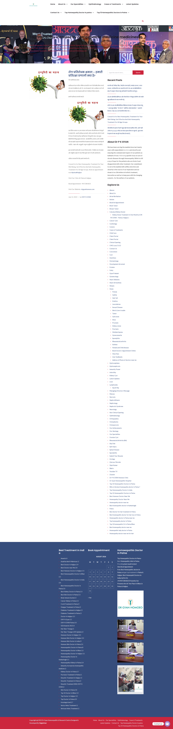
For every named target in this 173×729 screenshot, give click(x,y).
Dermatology (114, 261)
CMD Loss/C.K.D (115, 245)
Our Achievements (116, 428)
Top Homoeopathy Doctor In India (121, 490)
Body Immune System (68, 598)
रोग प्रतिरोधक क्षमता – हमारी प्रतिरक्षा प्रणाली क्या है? (85, 73)
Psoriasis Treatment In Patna (70, 675)
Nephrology (114, 403)
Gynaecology (114, 276)
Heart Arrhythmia (115, 283)
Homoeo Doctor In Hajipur (69, 635)
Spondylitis (116, 338)
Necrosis (112, 397)
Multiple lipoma (117, 332)
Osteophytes (114, 422)
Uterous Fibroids (115, 462)
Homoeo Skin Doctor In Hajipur (71, 638)
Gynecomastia (117, 335)
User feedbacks (117, 357)
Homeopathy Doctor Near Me (119, 499)
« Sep (89, 597)
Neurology (113, 409)
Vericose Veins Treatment (69, 708)
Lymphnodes (114, 385)
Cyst (111, 255)
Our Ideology (114, 431)
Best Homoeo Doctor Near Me (120, 496)
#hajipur (79, 172)
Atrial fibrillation (115, 196)
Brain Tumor (114, 206)
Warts (112, 468)
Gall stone (115, 316)
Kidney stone (116, 326)
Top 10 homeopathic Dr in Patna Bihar (122, 524)
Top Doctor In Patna (67, 699)
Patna (112, 509)
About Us (62, 4)
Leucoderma (116, 304)
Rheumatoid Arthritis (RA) (118, 440)
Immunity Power (115, 369)
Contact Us (55, 13)
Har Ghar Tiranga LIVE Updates (71, 632)
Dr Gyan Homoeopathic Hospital (120, 481)
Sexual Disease (117, 307)
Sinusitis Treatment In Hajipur (70, 678)
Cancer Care (114, 221)
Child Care (113, 233)
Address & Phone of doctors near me (124, 360)
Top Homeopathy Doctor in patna (78, 13)
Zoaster (112, 474)
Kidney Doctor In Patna (68, 671)
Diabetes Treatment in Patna (70, 613)
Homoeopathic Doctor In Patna (71, 647)
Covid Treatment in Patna (69, 604)
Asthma (114, 344)
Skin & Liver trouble (118, 310)
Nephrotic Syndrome (116, 406)
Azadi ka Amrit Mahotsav (69, 561)
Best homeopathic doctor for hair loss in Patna (125, 515)
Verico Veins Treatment (68, 705)
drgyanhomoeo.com (87, 189)
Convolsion (113, 252)
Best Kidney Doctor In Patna (70, 591)
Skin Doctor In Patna (68, 690)
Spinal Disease (114, 450)
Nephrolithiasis (115, 400)
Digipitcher (43, 723)
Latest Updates (132, 4)
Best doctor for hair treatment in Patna (123, 512)
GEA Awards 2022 (67, 626)
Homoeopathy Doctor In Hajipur (71, 653)
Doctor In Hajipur (66, 616)
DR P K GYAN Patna (67, 622)
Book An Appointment (117, 202)
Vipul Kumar (114, 465)
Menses (112, 394)
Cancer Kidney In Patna (68, 601)
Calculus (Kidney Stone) (117, 212)
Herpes (112, 286)
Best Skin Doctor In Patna (69, 595)
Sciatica (115, 301)
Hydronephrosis (115, 366)
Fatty (111, 270)
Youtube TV (113, 471)
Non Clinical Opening (117, 412)
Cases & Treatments (112, 4)
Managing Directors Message (120, 391)
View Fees (115, 354)
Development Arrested (117, 264)
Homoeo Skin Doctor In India (70, 641)
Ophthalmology (95, 4)
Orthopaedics (114, 419)
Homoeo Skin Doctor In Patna (71, 644)
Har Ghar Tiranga (66, 629)
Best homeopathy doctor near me (121, 527)
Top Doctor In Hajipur (68, 696)
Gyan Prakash (114, 273)
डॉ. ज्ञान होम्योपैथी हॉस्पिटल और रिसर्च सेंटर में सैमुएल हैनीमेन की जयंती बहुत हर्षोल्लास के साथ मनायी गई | (125, 98)
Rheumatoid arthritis (119, 341)
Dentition (113, 258)
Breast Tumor (114, 209)
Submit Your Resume (116, 456)
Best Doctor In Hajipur (68, 564)
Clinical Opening (115, 242)
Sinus (114, 320)
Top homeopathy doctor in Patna (120, 521)
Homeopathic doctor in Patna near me (122, 518)
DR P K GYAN (86, 197)
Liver (111, 382)
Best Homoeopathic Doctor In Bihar (73, 574)
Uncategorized (66, 702)
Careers (112, 227)
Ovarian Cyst (114, 437)
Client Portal (114, 236)
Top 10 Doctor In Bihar (68, 693)
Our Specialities (77, 4)
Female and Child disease (120, 347)
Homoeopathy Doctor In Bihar (71, 650)
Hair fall (115, 298)
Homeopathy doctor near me (119, 502)
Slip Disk (112, 443)
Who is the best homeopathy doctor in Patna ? (125, 487)
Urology (112, 459)
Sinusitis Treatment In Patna (70, 681)
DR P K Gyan (65, 619)
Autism (112, 199)
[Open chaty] (167, 723)
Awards (63, 558)
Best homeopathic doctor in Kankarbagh (123, 505)
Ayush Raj (115, 388)
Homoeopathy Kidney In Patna (71, 662)
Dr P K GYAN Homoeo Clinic (119, 478)
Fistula (114, 292)
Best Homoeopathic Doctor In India (72, 580)
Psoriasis (115, 329)
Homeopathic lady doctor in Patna (121, 530)
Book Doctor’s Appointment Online (124, 351)
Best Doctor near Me (68, 568)
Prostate (115, 323)
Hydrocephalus (115, 363)
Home (52, 4)
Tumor (114, 313)
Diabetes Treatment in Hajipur (71, 610)
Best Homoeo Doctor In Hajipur (71, 571)
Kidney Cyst (114, 375)
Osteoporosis (114, 425)
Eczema (112, 267)
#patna (74, 172)
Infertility (113, 372)
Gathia (114, 295)
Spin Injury (113, 447)
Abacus (112, 190)
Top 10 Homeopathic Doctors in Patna (112, 13)
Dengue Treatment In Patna (70, 607)
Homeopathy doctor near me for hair (122, 533)
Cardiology (113, 224)
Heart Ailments (115, 279)
